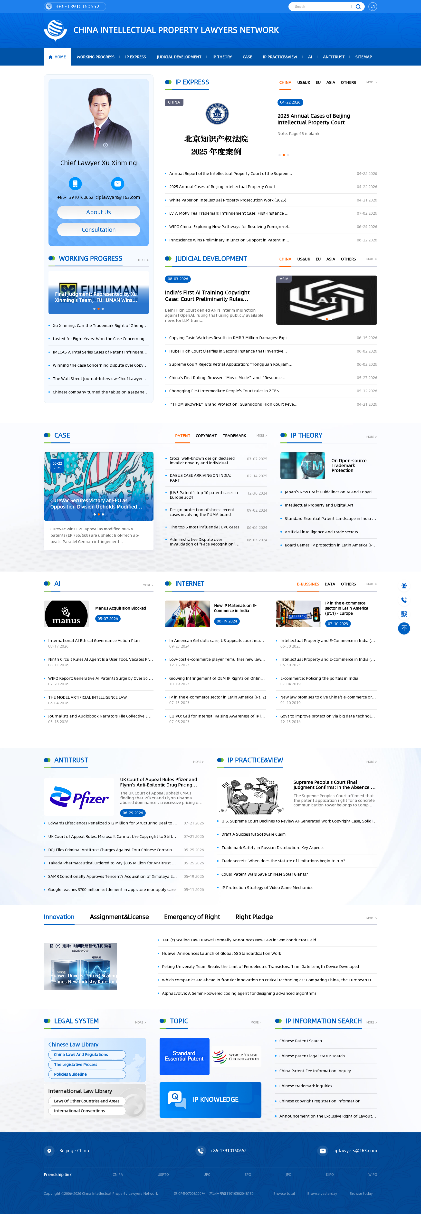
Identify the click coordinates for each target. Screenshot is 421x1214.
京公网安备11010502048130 (231, 1193)
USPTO (163, 1174)
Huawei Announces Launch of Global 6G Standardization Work (221, 953)
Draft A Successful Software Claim (253, 834)
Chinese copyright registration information (320, 1101)
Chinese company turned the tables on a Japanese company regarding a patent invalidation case (101, 392)
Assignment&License (119, 917)
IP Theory (222, 57)
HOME (60, 57)
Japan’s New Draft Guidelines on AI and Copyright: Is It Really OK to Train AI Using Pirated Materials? (331, 492)
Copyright (206, 436)
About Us (98, 212)
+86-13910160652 (76, 6)
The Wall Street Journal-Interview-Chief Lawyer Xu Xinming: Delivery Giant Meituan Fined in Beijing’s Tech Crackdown (101, 379)
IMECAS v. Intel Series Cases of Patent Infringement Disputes (101, 352)
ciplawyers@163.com (118, 197)
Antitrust (334, 57)
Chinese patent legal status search (312, 1056)
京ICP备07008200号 (189, 1193)
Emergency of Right (192, 917)
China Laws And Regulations (81, 1054)
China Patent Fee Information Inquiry (315, 1071)
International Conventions (79, 1111)
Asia (330, 82)
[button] (94, 309)
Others (348, 82)
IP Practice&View (280, 57)
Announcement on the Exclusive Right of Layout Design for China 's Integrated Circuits (328, 1116)
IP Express (135, 57)
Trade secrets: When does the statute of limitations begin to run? (283, 861)
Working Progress (96, 57)
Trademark (234, 436)
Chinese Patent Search (300, 1041)
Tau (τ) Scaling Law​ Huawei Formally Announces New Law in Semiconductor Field (239, 940)
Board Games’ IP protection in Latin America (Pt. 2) (331, 545)
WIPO (372, 1174)
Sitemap (363, 57)
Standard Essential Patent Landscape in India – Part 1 (331, 518)
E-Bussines (308, 584)
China (285, 82)
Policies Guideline (70, 1074)
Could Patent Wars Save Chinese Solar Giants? (264, 874)
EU (318, 82)
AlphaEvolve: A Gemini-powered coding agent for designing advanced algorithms (239, 993)
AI (310, 57)
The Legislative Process (75, 1064)
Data (330, 584)
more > (143, 260)
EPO (248, 1174)
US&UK (303, 82)
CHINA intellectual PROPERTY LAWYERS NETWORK (175, 30)
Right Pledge (254, 917)
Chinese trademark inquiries (305, 1086)
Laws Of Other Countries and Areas (86, 1101)
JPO (288, 1174)
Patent (182, 436)
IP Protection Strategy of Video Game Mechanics (267, 887)
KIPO (330, 1174)
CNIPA (118, 1174)
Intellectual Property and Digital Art (319, 505)
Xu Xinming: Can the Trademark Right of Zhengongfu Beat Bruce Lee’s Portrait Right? (101, 325)
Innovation (59, 917)
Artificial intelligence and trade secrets (321, 532)
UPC (206, 1174)
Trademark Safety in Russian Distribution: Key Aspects (272, 848)
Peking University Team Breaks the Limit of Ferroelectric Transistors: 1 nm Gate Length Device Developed (260, 966)
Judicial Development (179, 57)
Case (247, 57)
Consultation (99, 230)
